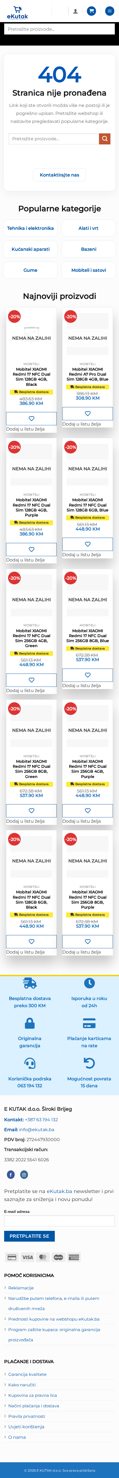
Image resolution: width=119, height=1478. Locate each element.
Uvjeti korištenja (26, 1426)
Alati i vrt (89, 228)
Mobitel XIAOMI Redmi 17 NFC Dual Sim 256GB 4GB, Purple (88, 769)
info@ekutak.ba (29, 1129)
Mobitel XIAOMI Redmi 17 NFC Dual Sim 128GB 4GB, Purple (31, 507)
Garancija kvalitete (27, 1374)
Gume (30, 270)
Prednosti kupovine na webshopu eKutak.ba (54, 1319)
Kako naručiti (22, 1384)
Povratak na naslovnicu (59, 157)
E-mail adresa (17, 1211)
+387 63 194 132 (31, 1119)
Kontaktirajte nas (59, 175)
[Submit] (104, 138)
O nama (17, 1437)
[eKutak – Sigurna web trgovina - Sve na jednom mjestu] (25, 13)
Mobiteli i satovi (88, 270)
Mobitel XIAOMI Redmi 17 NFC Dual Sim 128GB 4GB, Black (31, 377)
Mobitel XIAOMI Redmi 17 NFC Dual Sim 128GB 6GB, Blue (87, 504)
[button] (91, 11)
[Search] (9, 39)
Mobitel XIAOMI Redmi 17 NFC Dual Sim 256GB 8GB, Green (31, 769)
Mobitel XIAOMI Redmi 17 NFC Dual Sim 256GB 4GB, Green (31, 638)
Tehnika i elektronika (30, 228)
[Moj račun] (75, 11)
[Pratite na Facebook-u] (11, 1174)
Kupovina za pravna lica (32, 1395)
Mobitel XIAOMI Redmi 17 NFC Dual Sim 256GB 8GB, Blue (87, 635)
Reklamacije (21, 1288)
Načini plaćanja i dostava (33, 1405)
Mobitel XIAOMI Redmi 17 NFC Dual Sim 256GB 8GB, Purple (88, 900)
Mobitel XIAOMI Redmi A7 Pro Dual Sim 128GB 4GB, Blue (87, 374)
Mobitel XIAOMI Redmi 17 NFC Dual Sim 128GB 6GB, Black (31, 900)
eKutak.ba (59, 1191)
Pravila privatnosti (26, 1416)
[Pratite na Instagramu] (24, 1174)
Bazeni (88, 249)
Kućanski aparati (31, 249)
